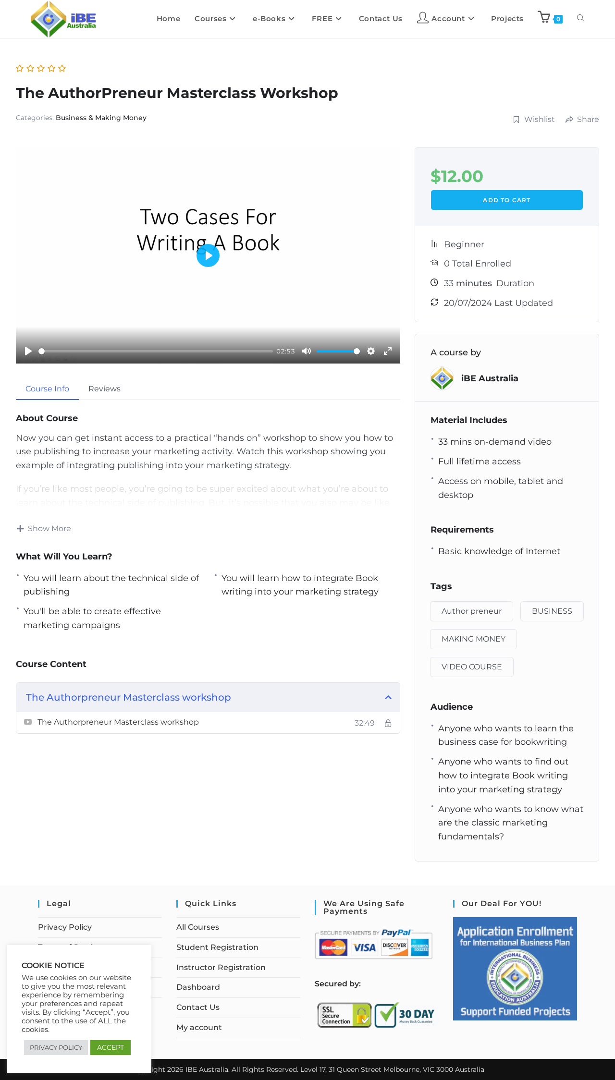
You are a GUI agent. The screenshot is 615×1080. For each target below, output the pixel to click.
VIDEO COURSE (472, 666)
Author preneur (472, 611)
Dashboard (198, 987)
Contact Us (198, 1007)
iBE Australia (489, 378)
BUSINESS (552, 611)
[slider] (155, 351)
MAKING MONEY (473, 638)
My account (199, 1027)
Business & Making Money (101, 117)
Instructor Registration (221, 967)
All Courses (197, 927)
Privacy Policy (65, 927)
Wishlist (539, 119)
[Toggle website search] (580, 18)
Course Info (47, 388)
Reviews (104, 388)
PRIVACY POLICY (56, 1047)
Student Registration (217, 947)
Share (588, 119)
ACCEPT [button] (110, 1047)
